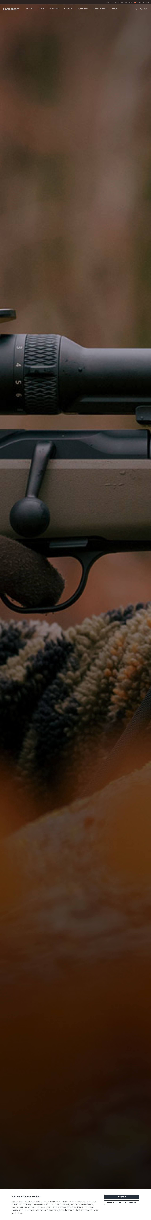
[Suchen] (136, 9)
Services (109, 2)
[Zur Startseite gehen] (10, 8)
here (67, 1210)
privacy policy (17, 1213)
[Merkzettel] (145, 9)
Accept (122, 1197)
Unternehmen (119, 2)
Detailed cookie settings (121, 1202)
